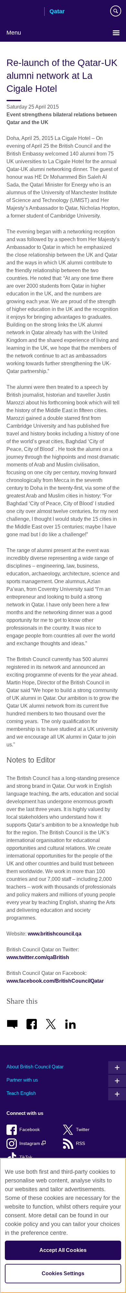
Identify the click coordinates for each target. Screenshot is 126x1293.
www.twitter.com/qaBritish (38, 957)
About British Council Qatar (35, 1066)
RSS (80, 1143)
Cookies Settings (63, 1273)
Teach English (21, 1093)
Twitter (82, 1129)
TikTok (25, 1157)
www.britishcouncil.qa (55, 933)
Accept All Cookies (63, 1250)
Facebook (29, 1129)
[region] (63, 1225)
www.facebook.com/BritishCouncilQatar (55, 981)
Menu (13, 32)
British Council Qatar (22, 12)
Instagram (30, 1143)
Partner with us (22, 1080)
